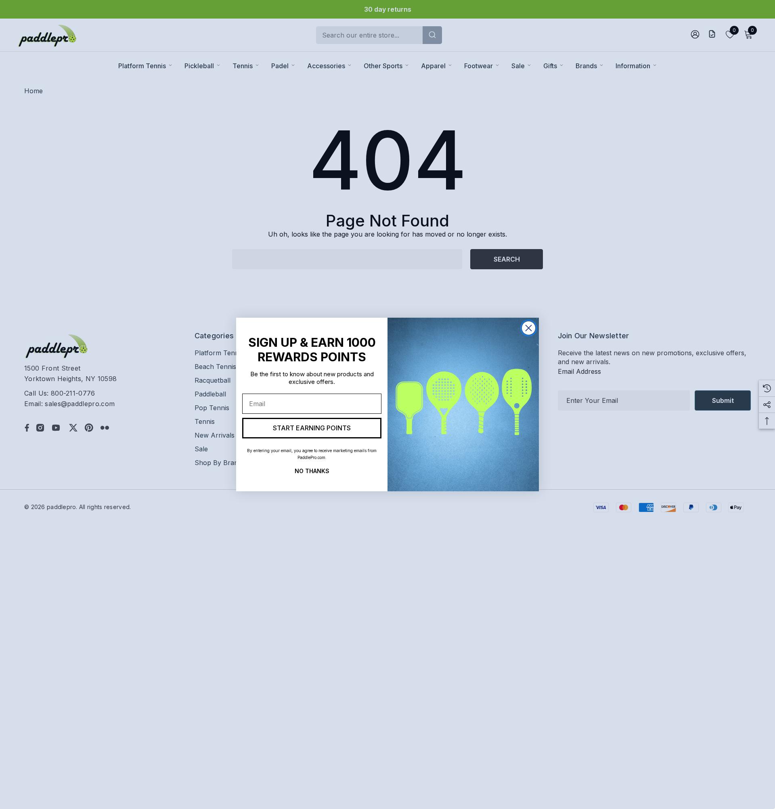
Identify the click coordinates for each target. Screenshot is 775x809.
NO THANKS (312, 470)
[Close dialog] (529, 328)
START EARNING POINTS (312, 428)
